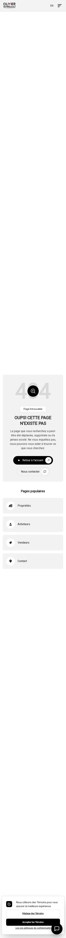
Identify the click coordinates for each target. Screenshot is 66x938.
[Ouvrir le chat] (56, 928)
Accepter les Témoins (33, 922)
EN (51, 5)
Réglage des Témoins (33, 913)
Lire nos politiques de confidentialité (33, 928)
